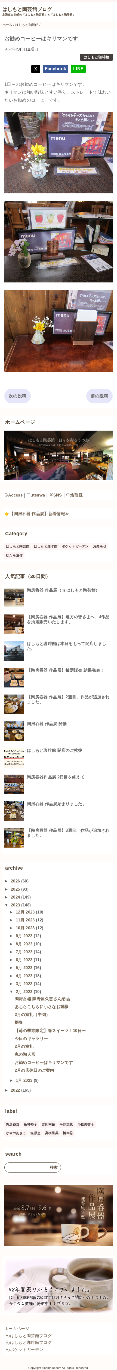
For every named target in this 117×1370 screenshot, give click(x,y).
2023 (16, 905)
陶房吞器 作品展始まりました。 (57, 803)
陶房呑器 (12, 1124)
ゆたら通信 (14, 555)
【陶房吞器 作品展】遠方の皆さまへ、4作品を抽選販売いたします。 (68, 619)
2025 (16, 889)
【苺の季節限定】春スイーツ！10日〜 (50, 1030)
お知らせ (99, 546)
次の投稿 (17, 396)
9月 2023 (25, 935)
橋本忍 (68, 1133)
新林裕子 (30, 1124)
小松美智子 (86, 1124)
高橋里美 (52, 1133)
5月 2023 (25, 967)
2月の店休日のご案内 (34, 1070)
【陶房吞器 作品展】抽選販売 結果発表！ (65, 670)
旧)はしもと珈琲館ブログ (28, 1342)
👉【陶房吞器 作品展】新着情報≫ (36, 513)
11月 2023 (26, 920)
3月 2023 (25, 983)
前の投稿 (99, 396)
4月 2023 (25, 975)
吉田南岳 (48, 1124)
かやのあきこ (16, 1133)
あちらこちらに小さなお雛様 (42, 1006)
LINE (78, 68)
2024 (16, 897)
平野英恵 (66, 1124)
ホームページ (16, 1328)
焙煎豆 (76, 495)
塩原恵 (35, 1133)
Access (15, 495)
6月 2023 (25, 959)
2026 (16, 881)
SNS (57, 495)
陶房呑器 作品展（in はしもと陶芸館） (63, 590)
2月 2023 (25, 991)
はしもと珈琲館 (96, 57)
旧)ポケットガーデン (23, 1349)
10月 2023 (26, 927)
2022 (16, 1090)
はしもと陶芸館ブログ (27, 9)
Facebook (55, 68)
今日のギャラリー (31, 1038)
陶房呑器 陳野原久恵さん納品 (42, 998)
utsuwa (37, 495)
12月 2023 (26, 912)
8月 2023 (25, 944)
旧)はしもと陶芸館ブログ (28, 1335)
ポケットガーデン (75, 546)
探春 (19, 1022)
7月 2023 (25, 951)
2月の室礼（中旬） (32, 1014)
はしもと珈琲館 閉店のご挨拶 (54, 750)
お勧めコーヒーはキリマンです (44, 1062)
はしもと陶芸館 (17, 546)
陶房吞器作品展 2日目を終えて (56, 777)
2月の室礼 (24, 1046)
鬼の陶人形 (25, 1054)
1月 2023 (25, 1080)
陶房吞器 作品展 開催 (47, 723)
